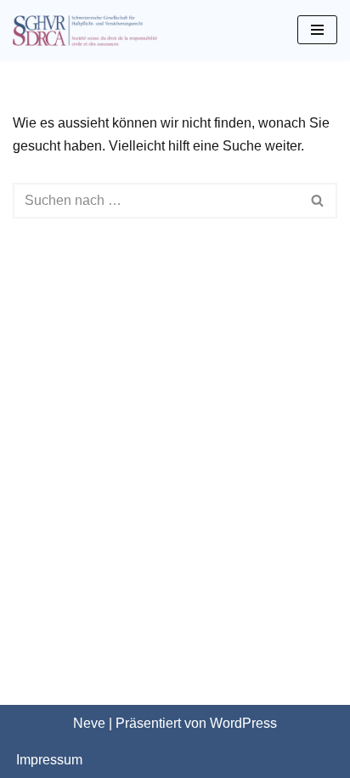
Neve (89, 723)
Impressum (49, 759)
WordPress (243, 723)
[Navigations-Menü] (317, 29)
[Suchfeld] (318, 201)
